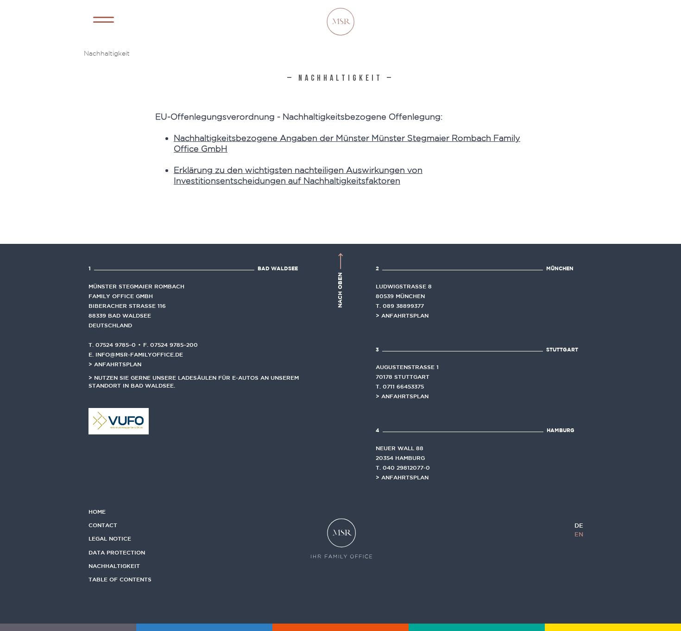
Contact (102, 525)
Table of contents (119, 579)
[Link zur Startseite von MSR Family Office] (340, 20)
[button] (103, 20)
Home (97, 511)
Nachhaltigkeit (114, 565)
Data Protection (116, 552)
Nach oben (339, 289)
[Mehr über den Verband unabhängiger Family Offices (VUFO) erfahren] (118, 420)
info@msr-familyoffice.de (139, 354)
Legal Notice (109, 538)
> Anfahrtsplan (114, 364)
